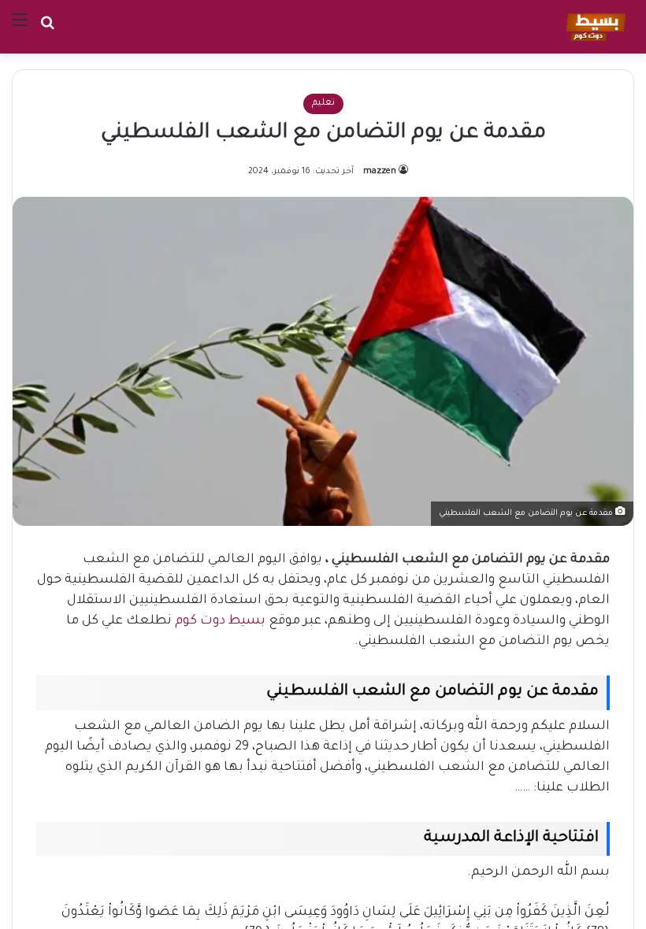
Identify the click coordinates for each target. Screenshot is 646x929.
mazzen (379, 171)
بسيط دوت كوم (220, 621)
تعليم (323, 103)
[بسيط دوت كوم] (593, 27)
